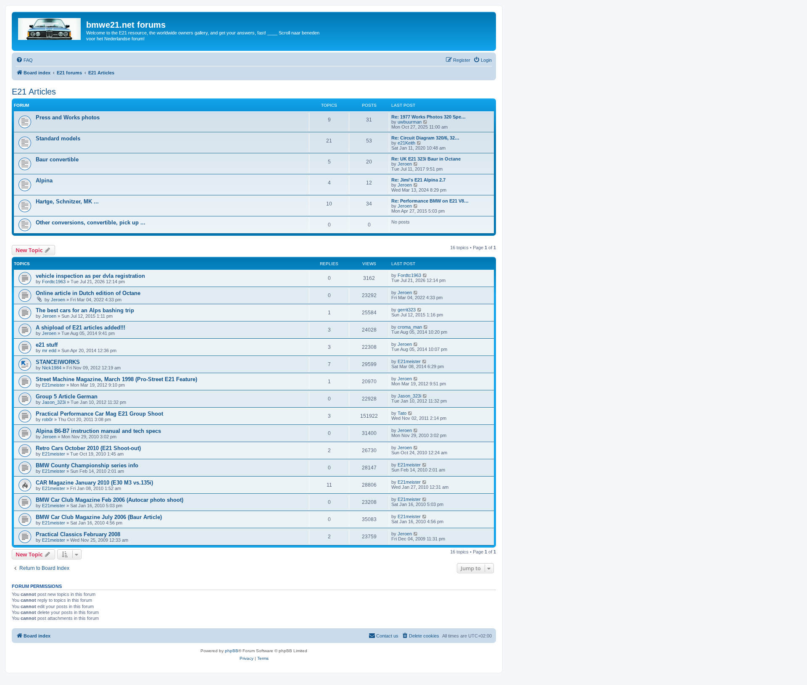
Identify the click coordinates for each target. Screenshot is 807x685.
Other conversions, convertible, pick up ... (90, 222)
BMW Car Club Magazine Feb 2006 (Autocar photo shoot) (109, 500)
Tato (402, 413)
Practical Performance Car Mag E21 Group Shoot (99, 414)
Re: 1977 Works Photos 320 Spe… (428, 116)
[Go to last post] (425, 275)
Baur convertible (57, 159)
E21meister (409, 361)
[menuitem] (24, 60)
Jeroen (405, 163)
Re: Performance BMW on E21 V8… (430, 200)
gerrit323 (407, 309)
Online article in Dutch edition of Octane (88, 293)
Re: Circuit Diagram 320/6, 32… (425, 137)
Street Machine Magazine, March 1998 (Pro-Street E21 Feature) (116, 379)
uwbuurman (410, 121)
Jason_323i (54, 402)
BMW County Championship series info (87, 465)
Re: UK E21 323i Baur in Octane (426, 158)
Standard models (58, 138)
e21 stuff (47, 345)
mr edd (49, 350)
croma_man (410, 326)
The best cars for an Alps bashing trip (85, 310)
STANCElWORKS (58, 362)
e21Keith (406, 142)
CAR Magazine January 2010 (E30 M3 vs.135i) (94, 483)
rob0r (47, 419)
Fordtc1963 (54, 281)
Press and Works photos (68, 117)
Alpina (44, 180)
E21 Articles (34, 91)
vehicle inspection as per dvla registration (90, 276)
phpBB (231, 650)
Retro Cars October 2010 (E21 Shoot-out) (88, 448)
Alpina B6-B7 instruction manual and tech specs (98, 431)
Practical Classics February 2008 (78, 534)
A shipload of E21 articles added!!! (80, 327)
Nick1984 (51, 367)
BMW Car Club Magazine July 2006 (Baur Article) (99, 517)
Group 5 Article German (67, 396)
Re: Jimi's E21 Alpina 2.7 (418, 179)
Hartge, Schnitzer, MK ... (67, 201)
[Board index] (50, 27)
